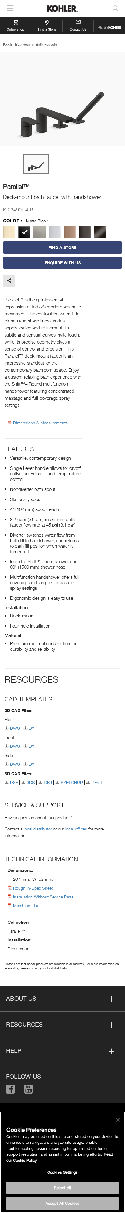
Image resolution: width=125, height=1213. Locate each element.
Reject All (62, 1187)
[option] (62, 100)
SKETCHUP (72, 782)
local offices (76, 828)
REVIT (97, 782)
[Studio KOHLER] (109, 26)
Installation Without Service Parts (43, 896)
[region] (62, 1162)
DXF (33, 728)
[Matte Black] (24, 232)
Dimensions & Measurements (40, 423)
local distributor (38, 828)
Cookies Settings (62, 1172)
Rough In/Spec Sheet (33, 888)
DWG (15, 728)
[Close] (117, 1120)
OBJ (48, 782)
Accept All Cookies (62, 1203)
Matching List (25, 905)
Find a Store (47, 29)
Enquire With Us (63, 262)
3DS (31, 782)
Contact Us (78, 29)
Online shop (15, 29)
